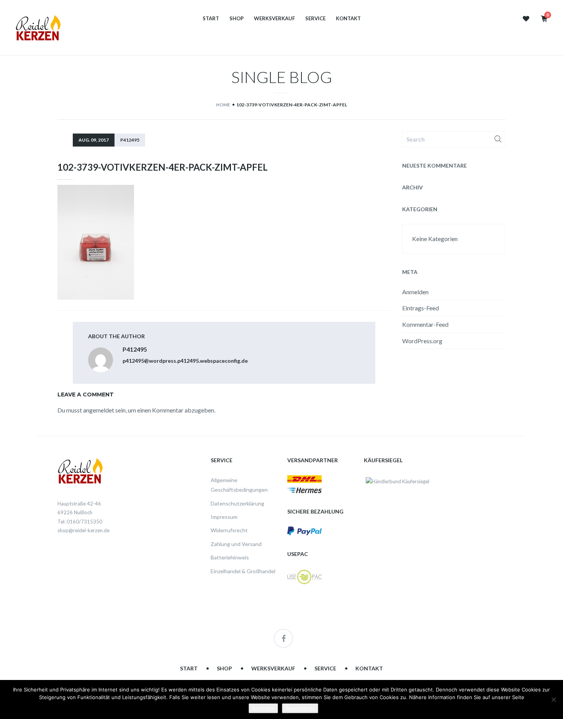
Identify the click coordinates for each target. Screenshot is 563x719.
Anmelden (415, 291)
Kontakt (348, 18)
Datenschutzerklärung (237, 503)
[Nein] (553, 699)
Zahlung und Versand (236, 544)
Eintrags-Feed (420, 307)
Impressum (224, 517)
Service (315, 18)
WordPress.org (422, 340)
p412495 (129, 140)
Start (211, 18)
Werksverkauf (274, 18)
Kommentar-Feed (425, 324)
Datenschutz (300, 708)
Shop (236, 18)
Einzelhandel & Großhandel (243, 571)
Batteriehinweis (230, 557)
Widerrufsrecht (229, 530)
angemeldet (98, 410)
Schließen (263, 708)
